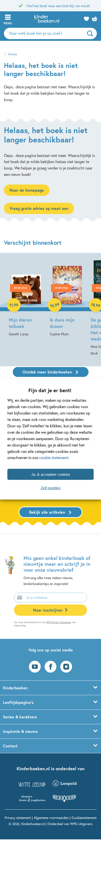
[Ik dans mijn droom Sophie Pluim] (67, 298)
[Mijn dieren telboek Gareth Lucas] (26, 298)
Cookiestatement (84, 817)
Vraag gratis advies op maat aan (39, 208)
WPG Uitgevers (81, 823)
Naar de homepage (27, 190)
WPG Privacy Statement (58, 622)
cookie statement (53, 457)
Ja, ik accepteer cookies (50, 474)
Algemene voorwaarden (51, 817)
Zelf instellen (51, 488)
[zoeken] (91, 33)
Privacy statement (18, 817)
